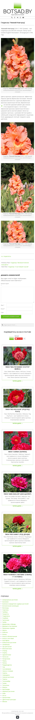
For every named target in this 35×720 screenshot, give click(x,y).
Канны (4, 634)
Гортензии (5, 620)
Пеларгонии (6, 659)
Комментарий (3, 284)
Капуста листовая (8, 638)
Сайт (2, 312)
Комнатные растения (9, 642)
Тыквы (4, 683)
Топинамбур (6, 681)
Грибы (4, 622)
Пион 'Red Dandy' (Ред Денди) (17, 534)
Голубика (5, 618)
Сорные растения (8, 677)
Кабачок (5, 632)
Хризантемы (6, 697)
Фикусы (4, 687)
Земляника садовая (8, 628)
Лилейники (6, 644)
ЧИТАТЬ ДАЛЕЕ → (17, 381)
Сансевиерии (6, 669)
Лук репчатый (6, 646)
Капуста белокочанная (9, 636)
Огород (4, 651)
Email (3, 309)
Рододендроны (7, 665)
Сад (3, 667)
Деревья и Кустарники (9, 626)
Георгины (5, 610)
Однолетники (6, 655)
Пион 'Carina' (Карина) (17, 452)
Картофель (5, 640)
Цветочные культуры (9, 699)
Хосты (4, 695)
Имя (2, 305)
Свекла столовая (7, 671)
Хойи (4, 693)
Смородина (6, 675)
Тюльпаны (5, 685)
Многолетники (7, 648)
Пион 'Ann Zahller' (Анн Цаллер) (17, 494)
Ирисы (4, 630)
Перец (4, 661)
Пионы (4, 663)
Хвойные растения (8, 691)
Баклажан (5, 602)
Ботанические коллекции (10, 606)
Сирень (4, 673)
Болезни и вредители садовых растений (15, 604)
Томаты (4, 679)
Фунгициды (6, 689)
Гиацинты (5, 614)
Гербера (5, 612)
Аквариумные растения (10, 600)
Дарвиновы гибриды (9, 624)
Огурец (4, 653)
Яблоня (4, 701)
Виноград (5, 608)
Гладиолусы (7, 256)
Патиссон (5, 657)
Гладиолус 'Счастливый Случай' (18, 267)
